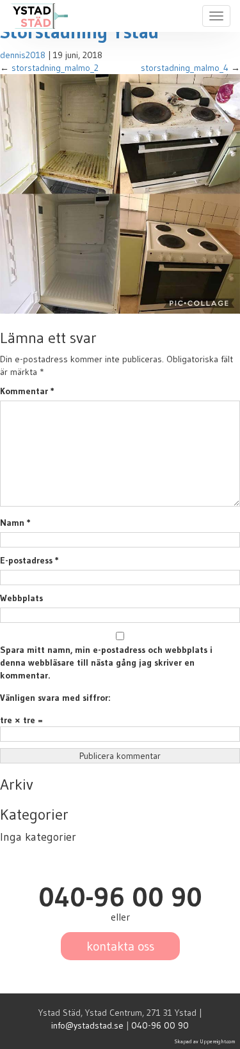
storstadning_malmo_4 (184, 67)
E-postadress (29, 560)
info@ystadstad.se (87, 1025)
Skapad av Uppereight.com (205, 1041)
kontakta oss (120, 946)
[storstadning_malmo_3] (120, 193)
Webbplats (21, 598)
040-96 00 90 (160, 1025)
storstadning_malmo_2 (55, 67)
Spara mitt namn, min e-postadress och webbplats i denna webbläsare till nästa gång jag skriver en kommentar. (106, 662)
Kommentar (27, 391)
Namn (15, 522)
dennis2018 (22, 55)
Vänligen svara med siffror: (55, 697)
